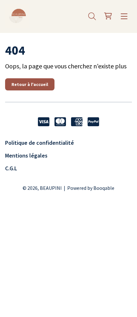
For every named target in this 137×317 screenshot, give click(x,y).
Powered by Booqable (90, 188)
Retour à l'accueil (29, 84)
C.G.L (11, 168)
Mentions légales (26, 155)
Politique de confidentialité (39, 142)
